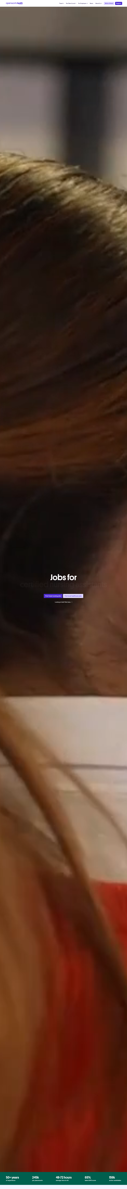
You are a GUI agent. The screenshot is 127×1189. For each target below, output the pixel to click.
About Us (98, 3)
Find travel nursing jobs (53, 596)
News (91, 3)
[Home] (14, 3)
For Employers (82, 3)
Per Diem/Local (70, 3)
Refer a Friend (109, 3)
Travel (61, 3)
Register (118, 3)
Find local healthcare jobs (73, 596)
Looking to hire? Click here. (63, 602)
